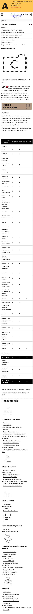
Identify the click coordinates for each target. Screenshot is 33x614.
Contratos (6, 565)
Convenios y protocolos (10, 572)
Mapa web (6, 610)
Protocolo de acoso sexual (11, 443)
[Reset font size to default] (16, 18)
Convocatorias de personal (11, 432)
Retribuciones (7, 506)
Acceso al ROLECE (8, 561)
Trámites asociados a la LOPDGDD (12, 35)
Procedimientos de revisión (11, 475)
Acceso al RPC (7, 556)
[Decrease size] (19, 16)
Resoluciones (7, 472)
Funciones (6, 423)
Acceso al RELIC (8, 559)
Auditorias (6, 508)
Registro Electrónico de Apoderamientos (13, 45)
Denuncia (4, 27)
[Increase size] (13, 16)
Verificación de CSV (7, 42)
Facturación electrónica (10, 511)
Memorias (6, 529)
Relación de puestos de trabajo (12, 427)
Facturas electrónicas (8, 40)
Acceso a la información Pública (13, 483)
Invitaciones (6, 603)
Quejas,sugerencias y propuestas (11, 30)
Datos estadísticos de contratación (13, 567)
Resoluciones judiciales (10, 477)
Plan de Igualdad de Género (11, 441)
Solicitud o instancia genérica (10, 37)
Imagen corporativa (9, 447)
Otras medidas (7, 605)
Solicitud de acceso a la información (12, 32)
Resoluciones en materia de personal (14, 434)
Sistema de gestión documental (12, 486)
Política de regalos (8, 596)
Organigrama (7, 425)
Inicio (29, 607)
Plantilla (5, 113)
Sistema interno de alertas (11, 601)
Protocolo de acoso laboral (11, 445)
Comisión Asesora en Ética (11, 594)
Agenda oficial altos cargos (11, 531)
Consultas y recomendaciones (12, 479)
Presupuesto (7, 504)
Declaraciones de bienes (10, 599)
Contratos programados (10, 563)
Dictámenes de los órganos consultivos (15, 481)
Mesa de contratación (9, 552)
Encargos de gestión (9, 570)
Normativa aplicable (9, 470)
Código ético (6, 592)
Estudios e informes (9, 574)
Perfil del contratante (9, 554)
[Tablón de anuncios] (16, 109)
